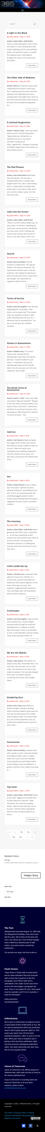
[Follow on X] (37, 1126)
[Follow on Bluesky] (24, 1126)
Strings (7, 860)
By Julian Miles (12, 37)
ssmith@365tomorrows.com (15, 1088)
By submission (12, 81)
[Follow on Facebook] (30, 1126)
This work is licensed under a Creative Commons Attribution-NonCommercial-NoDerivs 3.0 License (19, 1115)
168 (13, 837)
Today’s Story (31, 875)
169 (20, 837)
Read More (32, 65)
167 (35, 832)
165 (21, 832)
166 (28, 832)
